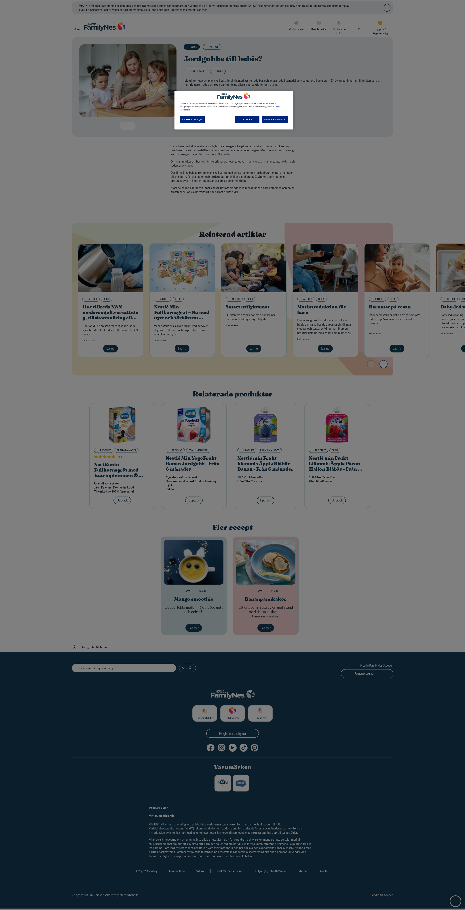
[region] (233, 110)
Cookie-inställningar (192, 119)
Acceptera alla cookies (275, 119)
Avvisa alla (247, 119)
